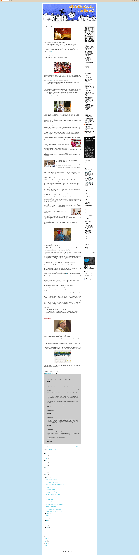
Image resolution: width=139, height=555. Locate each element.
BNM (86, 190)
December (48, 477)
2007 (46, 541)
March (47, 527)
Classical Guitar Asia (89, 225)
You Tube (86, 248)
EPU (86, 193)
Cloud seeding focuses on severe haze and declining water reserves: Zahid (89, 47)
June (47, 522)
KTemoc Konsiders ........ (89, 51)
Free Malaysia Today (89, 161)
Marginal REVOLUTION (88, 115)
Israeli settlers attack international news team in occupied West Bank (89, 53)
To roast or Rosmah (49, 499)
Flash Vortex (87, 244)
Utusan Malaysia (88, 221)
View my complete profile (91, 268)
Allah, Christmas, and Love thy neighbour (53, 480)
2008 (46, 540)
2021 (46, 462)
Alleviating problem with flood (51, 497)
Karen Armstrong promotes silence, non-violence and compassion (59, 315)
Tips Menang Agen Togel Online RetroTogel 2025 (89, 227)
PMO (86, 206)
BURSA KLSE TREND (89, 131)
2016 (46, 470)
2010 (46, 536)
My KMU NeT (87, 57)
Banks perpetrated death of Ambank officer (53, 509)
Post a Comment (49, 441)
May (47, 523)
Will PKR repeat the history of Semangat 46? (54, 511)
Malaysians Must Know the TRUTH (89, 63)
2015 (46, 472)
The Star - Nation (88, 177)
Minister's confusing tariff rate (51, 506)
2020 (46, 463)
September (48, 516)
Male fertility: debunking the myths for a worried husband (89, 184)
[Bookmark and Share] (88, 279)
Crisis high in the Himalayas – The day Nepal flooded (88, 79)
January (47, 530)
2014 (46, 474)
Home (62, 446)
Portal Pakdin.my (88, 69)
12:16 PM (49, 413)
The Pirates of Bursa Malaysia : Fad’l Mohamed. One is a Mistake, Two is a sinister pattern (89, 127)
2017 (46, 469)
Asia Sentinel (87, 167)
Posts (86, 273)
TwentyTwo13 (87, 219)
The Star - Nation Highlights (88, 172)
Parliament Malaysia (88, 205)
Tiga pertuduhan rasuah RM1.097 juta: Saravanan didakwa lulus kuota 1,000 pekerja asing (89, 121)
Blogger (74, 551)
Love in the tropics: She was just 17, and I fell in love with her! (89, 238)
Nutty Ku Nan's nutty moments (51, 487)
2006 (46, 543)
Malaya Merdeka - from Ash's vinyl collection (89, 232)
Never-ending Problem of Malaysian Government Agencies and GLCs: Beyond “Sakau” (89, 107)
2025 (46, 455)
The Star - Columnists (89, 182)
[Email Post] (56, 373)
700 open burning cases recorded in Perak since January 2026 (89, 174)
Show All (93, 136)
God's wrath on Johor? (50, 485)
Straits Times (87, 214)
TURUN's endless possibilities (51, 479)
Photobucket (87, 245)
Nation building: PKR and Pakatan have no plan (54, 501)
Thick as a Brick (88, 104)
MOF (86, 199)
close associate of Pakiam (70, 389)
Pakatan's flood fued (49, 502)
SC (85, 209)
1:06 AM (48, 381)
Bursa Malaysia (87, 191)
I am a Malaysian (88, 77)
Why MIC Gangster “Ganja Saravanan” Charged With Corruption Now (89, 93)
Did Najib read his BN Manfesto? (52, 482)
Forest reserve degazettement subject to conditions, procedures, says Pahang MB (89, 164)
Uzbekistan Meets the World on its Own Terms (89, 169)
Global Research (88, 83)
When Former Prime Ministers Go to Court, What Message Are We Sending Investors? (89, 100)
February (48, 529)
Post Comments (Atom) (53, 449)
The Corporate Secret (89, 118)
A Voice (91, 265)
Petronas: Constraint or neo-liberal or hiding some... (55, 507)
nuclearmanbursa (88, 124)
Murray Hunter (87, 202)
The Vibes (87, 218)
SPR (86, 212)
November (48, 513)
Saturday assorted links (89, 116)
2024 (46, 456)
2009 (46, 538)
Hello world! (87, 134)
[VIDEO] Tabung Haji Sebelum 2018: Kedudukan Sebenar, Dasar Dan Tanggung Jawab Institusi (89, 72)
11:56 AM (49, 406)
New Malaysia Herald (89, 97)
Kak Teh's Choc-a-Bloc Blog (89, 235)
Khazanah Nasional (88, 196)
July (47, 520)
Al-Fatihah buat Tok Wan (50, 489)
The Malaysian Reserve (89, 215)
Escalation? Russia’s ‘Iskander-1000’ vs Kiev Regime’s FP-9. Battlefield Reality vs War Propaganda (89, 86)
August (47, 518)
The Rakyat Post (88, 217)
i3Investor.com (87, 194)
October (47, 515)
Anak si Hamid (88, 230)
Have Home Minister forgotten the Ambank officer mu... (55, 491)
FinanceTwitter (88, 90)
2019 (46, 465)
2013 (46, 476)
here (52, 51)
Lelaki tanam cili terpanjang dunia (88, 59)
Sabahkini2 (87, 208)
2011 (46, 534)
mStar (86, 200)
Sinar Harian (87, 211)
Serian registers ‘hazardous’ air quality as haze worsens (89, 65)
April (47, 525)
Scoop (86, 45)
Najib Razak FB (88, 203)
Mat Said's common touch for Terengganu (53, 494)
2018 (46, 467)
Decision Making (88, 132)
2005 (46, 545)
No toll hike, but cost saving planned (52, 492)
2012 (46, 533)
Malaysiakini (87, 197)
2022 (46, 460)
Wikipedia (87, 247)
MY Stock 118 (87, 134)
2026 (46, 453)
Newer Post (46, 446)
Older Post (78, 446)
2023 (46, 458)
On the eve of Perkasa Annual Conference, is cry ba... (55, 484)
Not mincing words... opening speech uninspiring (54, 504)
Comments (87, 275)
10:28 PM (49, 438)
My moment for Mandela (50, 496)
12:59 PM (49, 425)
